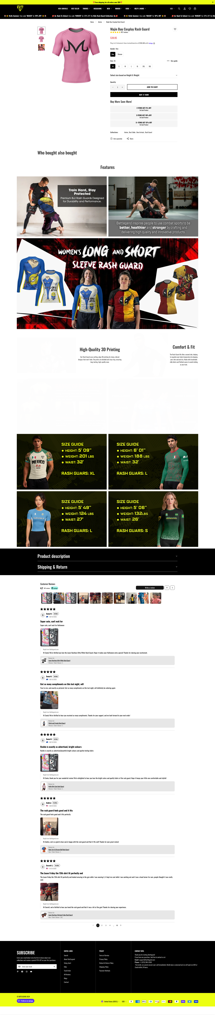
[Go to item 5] (95, 598)
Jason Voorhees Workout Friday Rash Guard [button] (60, 915)
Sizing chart (67, 963)
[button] (195, 8)
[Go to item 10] (155, 598)
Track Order (67, 970)
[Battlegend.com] (20, 8)
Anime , (126, 132)
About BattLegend (69, 959)
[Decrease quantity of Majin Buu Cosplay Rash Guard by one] (112, 87)
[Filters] (167, 588)
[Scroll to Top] (210, 1002)
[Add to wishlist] (174, 29)
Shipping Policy (104, 967)
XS (113, 66)
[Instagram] (27, 971)
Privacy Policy (103, 959)
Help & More (139, 8)
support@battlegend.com (147, 959)
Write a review (150, 587)
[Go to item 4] (83, 598)
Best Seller (75, 8)
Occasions (98, 8)
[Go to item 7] (119, 598)
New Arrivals (63, 8)
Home (92, 22)
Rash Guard (148, 132)
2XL (144, 66)
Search (66, 955)
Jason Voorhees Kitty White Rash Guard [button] (59, 660)
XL (137, 66)
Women (117, 8)
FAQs (65, 967)
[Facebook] (22, 971)
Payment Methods (104, 970)
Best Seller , (132, 132)
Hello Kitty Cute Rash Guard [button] (56, 786)
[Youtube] (31, 971)
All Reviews (67, 974)
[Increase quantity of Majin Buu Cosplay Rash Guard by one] (122, 87)
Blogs (65, 978)
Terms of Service (104, 955)
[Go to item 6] (107, 598)
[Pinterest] (18, 971)
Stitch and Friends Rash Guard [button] (56, 723)
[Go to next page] (121, 925)
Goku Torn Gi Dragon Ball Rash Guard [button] (58, 849)
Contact (66, 982)
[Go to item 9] (143, 598)
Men (108, 8)
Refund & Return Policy (106, 963)
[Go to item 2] (58, 598)
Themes (85, 8)
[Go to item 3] (71, 598)
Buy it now (144, 94)
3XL (150, 66)
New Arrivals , (141, 132)
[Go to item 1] (46, 598)
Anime (100, 22)
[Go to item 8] (131, 598)
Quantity (113, 82)
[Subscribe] (54, 966)
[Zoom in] (99, 31)
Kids (127, 8)
